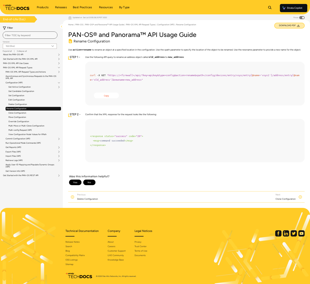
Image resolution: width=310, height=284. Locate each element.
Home (70, 24)
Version (6, 42)
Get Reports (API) (13, 147)
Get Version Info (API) (15, 171)
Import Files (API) (13, 156)
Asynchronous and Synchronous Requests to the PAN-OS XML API (31, 77)
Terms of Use (141, 251)
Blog (67, 251)
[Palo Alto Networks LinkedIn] (286, 235)
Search (68, 246)
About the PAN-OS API (13, 55)
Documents (140, 255)
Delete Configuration (17, 104)
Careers (111, 246)
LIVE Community (116, 255)
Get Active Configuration (19, 87)
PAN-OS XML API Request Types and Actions (26, 72)
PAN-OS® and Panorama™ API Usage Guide (104, 24)
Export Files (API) (13, 152)
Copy (106, 96)
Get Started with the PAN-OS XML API (20, 59)
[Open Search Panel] (270, 8)
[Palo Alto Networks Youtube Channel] (301, 235)
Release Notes (72, 242)
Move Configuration (17, 117)
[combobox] (30, 35)
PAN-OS (79, 24)
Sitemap (69, 264)
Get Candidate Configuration (21, 91)
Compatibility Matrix (75, 255)
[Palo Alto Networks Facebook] (278, 235)
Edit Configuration (16, 100)
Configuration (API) (14, 83)
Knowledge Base (116, 260)
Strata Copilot (294, 7)
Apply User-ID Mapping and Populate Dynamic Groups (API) (30, 165)
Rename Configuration (16, 108)
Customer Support (117, 251)
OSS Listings (71, 260)
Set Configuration (16, 95)
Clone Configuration (17, 113)
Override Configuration (18, 121)
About (111, 242)
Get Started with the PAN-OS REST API (20, 175)
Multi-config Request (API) (20, 130)
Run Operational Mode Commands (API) (23, 143)
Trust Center (141, 246)
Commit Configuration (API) (18, 139)
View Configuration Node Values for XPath (27, 134)
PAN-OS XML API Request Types (17, 68)
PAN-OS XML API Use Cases (16, 63)
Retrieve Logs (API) (14, 160)
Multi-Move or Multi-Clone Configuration (26, 126)
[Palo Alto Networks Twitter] (294, 235)
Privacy (138, 242)
